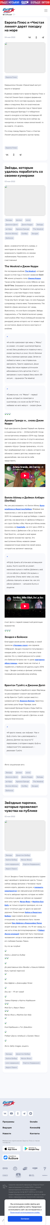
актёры (9, 229)
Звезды (9, 220)
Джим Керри (27, 225)
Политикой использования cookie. (25, 1212)
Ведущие (7, 1127)
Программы (8, 1122)
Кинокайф (35, 1127)
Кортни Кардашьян (31, 864)
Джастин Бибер (23, 855)
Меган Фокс (26, 860)
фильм (19, 220)
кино (28, 220)
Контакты (35, 1133)
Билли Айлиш (11, 234)
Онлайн (34, 1122)
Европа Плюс (11, 77)
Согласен (25, 1219)
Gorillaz (25, 234)
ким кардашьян (12, 864)
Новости (7, 1133)
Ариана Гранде (22, 229)
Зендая (35, 234)
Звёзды (40, 225)
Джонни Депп (12, 225)
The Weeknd (38, 229)
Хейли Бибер (11, 860)
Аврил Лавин (11, 869)
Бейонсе (9, 238)
